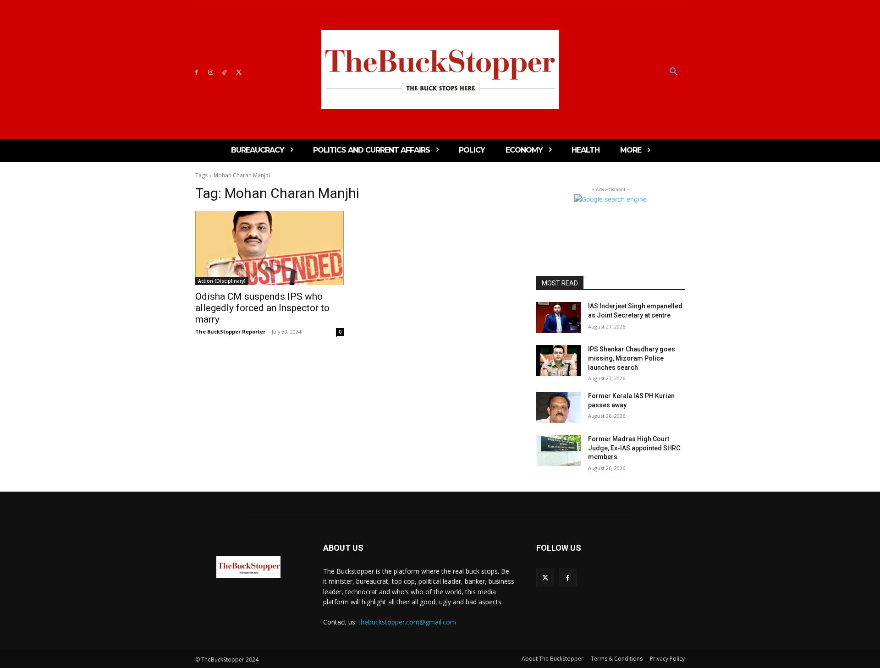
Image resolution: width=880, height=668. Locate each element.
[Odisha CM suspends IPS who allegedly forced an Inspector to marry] (269, 248)
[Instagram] (210, 72)
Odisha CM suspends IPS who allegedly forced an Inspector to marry (262, 308)
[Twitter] (238, 72)
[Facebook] (196, 72)
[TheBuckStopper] (440, 69)
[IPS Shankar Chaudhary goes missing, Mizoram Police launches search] (558, 360)
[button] (674, 72)
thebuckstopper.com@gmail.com (407, 622)
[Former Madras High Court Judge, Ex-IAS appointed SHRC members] (558, 450)
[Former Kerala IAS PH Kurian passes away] (558, 407)
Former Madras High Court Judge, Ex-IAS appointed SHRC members (634, 447)
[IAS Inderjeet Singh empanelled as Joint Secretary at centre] (558, 317)
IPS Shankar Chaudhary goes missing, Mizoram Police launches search (631, 358)
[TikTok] (225, 72)
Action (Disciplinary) (222, 281)
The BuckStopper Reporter (230, 331)
